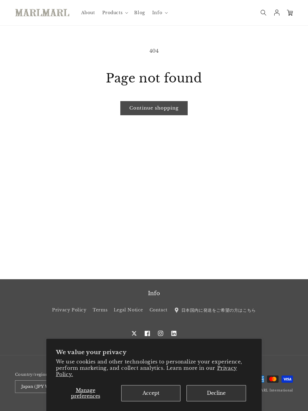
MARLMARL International (269, 390)
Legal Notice (128, 310)
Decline (216, 393)
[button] (115, 12)
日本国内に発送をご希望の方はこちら (218, 310)
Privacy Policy (69, 310)
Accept (151, 393)
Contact (158, 310)
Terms (100, 310)
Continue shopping (154, 108)
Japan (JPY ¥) (35, 386)
